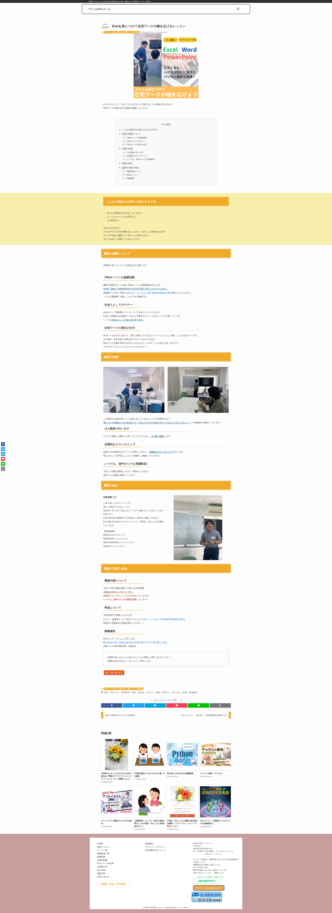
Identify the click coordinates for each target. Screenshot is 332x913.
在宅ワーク (166, 692)
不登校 (157, 692)
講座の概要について (131, 133)
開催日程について (134, 171)
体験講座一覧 (103, 853)
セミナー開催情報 (133, 32)
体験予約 (101, 873)
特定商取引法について (155, 850)
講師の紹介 (127, 163)
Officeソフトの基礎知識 (136, 137)
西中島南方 (193, 692)
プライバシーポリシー (155, 846)
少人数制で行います (135, 152)
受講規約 (149, 843)
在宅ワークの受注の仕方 (137, 144)
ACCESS (101, 870)
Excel (106, 692)
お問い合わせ (103, 876)
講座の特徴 (127, 148)
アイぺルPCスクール (99, 9)
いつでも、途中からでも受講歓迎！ (141, 159)
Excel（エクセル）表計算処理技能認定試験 (149, 292)
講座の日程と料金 (130, 167)
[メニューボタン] (238, 9)
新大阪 (184, 692)
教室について (103, 846)
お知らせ (122, 32)
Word (134, 692)
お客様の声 (102, 866)
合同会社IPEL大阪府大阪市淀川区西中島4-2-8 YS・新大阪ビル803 (136, 642)
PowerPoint (125, 692)
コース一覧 (102, 850)
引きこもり (176, 692)
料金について (132, 174)
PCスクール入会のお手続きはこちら (209, 888)
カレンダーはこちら (114, 672)
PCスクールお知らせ (110, 32)
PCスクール (115, 692)
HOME (100, 843)
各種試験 (101, 856)
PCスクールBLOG (105, 863)
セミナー (150, 692)
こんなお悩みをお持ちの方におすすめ (140, 129)
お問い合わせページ (200, 873)
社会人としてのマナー (136, 141)
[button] (111, 705)
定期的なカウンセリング (137, 155)
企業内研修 (102, 860)
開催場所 (130, 178)
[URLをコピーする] (220, 705)
